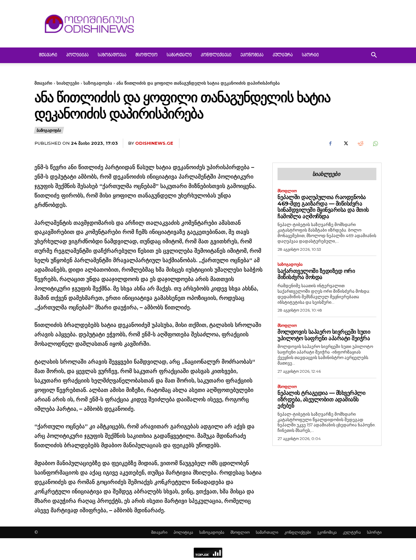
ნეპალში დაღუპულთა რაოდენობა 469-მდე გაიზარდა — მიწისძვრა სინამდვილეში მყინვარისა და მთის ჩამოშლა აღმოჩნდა (323, 207)
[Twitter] (345, 143)
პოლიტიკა (77, 55)
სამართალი (179, 55)
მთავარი (48, 55)
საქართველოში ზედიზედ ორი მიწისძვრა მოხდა (316, 274)
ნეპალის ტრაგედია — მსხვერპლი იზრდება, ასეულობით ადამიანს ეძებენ (321, 399)
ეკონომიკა (252, 55)
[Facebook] (330, 143)
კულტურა (283, 55)
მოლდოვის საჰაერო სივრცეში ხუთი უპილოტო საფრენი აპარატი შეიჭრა (324, 334)
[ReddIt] (360, 143)
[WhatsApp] (375, 143)
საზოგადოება (112, 55)
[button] (374, 56)
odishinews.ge (154, 143)
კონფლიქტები (216, 55)
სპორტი (310, 55)
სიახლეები (68, 83)
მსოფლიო (147, 55)
